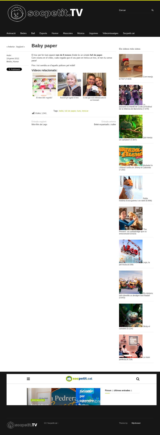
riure (79, 111)
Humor (55, 33)
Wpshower (136, 423)
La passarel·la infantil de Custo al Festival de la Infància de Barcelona (135, 106)
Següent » (20, 47)
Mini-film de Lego (39, 123)
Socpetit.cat (129, 33)
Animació (11, 33)
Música (80, 33)
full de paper (70, 111)
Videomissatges (110, 33)
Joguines (93, 33)
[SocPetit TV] (61, 14)
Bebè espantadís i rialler (105, 123)
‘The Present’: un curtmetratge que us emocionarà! (133, 231)
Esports (43, 33)
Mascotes (68, 33)
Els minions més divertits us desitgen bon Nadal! (136, 294)
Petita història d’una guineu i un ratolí (133, 199)
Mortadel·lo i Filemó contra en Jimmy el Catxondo (136, 166)
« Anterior (11, 47)
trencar (85, 111)
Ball (33, 33)
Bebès (23, 33)
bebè (61, 111)
